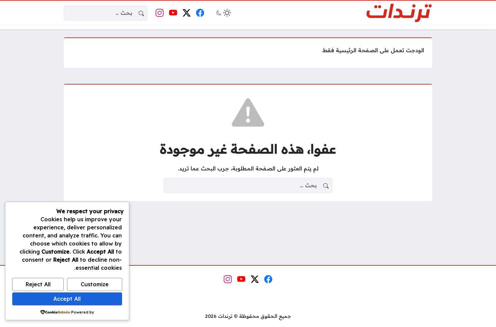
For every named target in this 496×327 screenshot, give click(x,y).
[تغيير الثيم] (223, 13)
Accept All (67, 298)
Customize (95, 284)
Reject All (38, 284)
